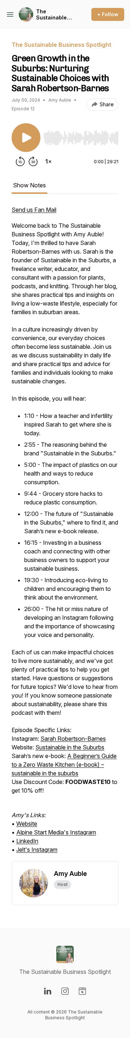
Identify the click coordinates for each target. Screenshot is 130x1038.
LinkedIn (27, 841)
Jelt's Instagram (36, 849)
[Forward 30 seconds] (33, 161)
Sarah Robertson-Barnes (73, 738)
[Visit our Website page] (82, 991)
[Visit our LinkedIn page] (47, 991)
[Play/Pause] (26, 137)
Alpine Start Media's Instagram (56, 832)
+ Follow (107, 14)
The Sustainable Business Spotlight (51, 14)
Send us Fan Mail (34, 209)
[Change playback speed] (48, 161)
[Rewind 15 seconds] (20, 161)
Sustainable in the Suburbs (69, 747)
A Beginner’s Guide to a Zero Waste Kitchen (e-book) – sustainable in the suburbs (64, 764)
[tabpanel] (65, 533)
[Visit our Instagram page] (65, 991)
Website (26, 823)
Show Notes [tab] (29, 185)
